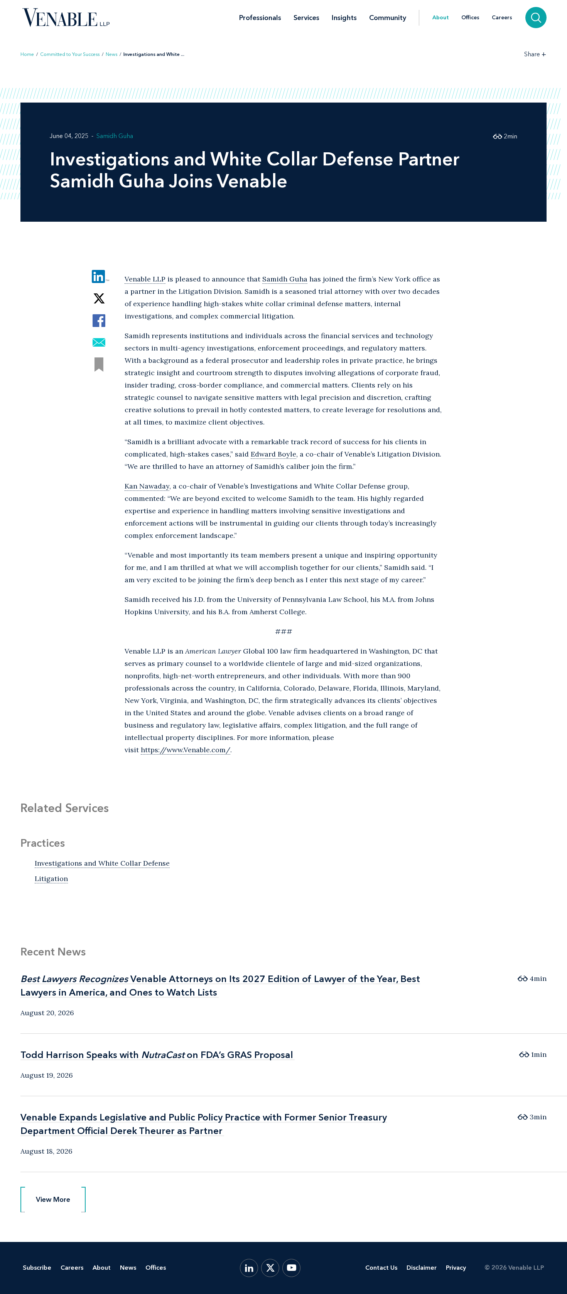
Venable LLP (145, 279)
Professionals (260, 17)
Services (306, 17)
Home (27, 54)
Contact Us (381, 1267)
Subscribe (37, 1267)
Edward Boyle (273, 454)
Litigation (51, 878)
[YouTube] (291, 1268)
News (111, 54)
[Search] (536, 17)
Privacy (456, 1267)
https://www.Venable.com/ (185, 749)
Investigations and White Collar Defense (102, 863)
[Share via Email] (99, 343)
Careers (502, 17)
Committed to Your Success (70, 54)
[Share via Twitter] (99, 299)
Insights (344, 17)
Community (387, 17)
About (440, 17)
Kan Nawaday (147, 486)
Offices (470, 17)
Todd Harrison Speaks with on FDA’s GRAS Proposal (156, 1054)
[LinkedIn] (249, 1268)
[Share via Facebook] (99, 321)
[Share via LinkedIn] (99, 277)
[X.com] (270, 1268)
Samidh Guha (114, 136)
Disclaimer (422, 1267)
